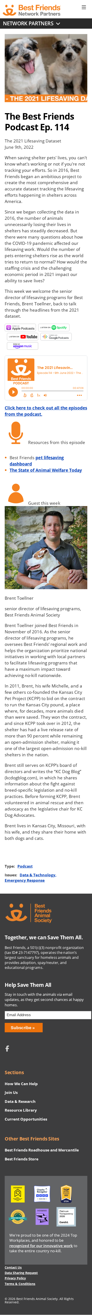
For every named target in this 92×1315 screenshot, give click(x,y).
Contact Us (13, 1267)
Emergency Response (25, 880)
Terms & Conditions (20, 1284)
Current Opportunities (26, 1119)
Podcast (24, 866)
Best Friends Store (21, 1159)
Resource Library (21, 1110)
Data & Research (20, 1101)
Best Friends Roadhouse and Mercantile (42, 1150)
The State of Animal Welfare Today (46, 470)
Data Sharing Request (21, 1273)
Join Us (11, 1092)
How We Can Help (21, 1083)
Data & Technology (37, 874)
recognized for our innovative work (41, 1245)
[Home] (32, 10)
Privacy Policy (15, 1278)
